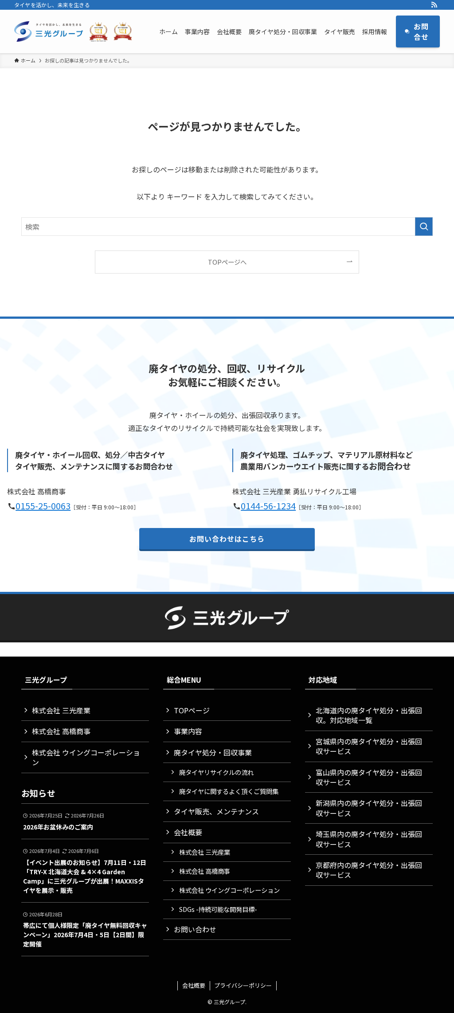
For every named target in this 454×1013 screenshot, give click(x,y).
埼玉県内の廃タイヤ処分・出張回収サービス (369, 839)
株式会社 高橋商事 (61, 731)
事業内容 (188, 731)
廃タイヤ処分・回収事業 (213, 752)
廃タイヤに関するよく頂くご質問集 (228, 791)
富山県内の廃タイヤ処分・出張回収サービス (369, 777)
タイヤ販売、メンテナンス (216, 811)
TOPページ (192, 710)
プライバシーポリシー (243, 985)
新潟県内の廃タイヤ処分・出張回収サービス (369, 808)
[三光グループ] (76, 31)
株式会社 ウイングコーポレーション (86, 757)
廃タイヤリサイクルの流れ (216, 772)
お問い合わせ (195, 929)
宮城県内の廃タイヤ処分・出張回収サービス (369, 746)
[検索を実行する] (424, 226)
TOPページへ (227, 261)
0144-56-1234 (268, 505)
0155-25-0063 (43, 505)
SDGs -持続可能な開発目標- (218, 909)
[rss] (434, 5)
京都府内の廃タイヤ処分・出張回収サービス (369, 870)
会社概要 (188, 832)
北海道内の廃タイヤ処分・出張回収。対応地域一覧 (369, 715)
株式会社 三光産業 (61, 710)
